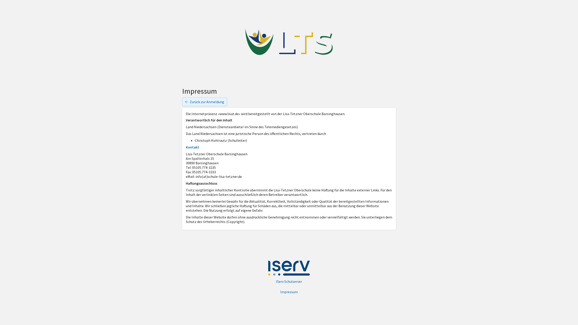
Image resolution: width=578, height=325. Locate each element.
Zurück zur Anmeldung (207, 102)
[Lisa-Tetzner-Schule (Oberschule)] (289, 41)
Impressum (289, 292)
